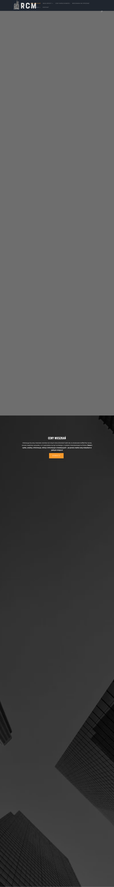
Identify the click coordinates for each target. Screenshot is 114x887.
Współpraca (34, 7)
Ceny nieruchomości (62, 3)
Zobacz (56, 456)
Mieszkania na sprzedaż (80, 3)
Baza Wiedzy (47, 3)
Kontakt (46, 7)
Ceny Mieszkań (35, 3)
